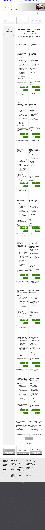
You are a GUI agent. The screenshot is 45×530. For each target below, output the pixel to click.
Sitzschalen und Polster (35, 442)
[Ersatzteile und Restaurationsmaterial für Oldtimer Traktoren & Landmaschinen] (12, 6)
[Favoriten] (27, 87)
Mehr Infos (25, 89)
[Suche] (37, 13)
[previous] (40, 14)
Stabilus (30, 173)
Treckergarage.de (20, 78)
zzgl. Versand (18, 84)
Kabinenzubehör (29, 443)
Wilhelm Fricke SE (20, 125)
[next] (41, 14)
